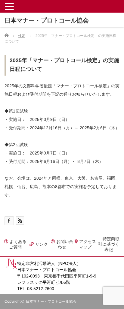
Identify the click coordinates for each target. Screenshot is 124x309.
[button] (10, 6)
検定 (21, 36)
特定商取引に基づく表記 (108, 244)
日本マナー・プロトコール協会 (51, 301)
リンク (41, 244)
